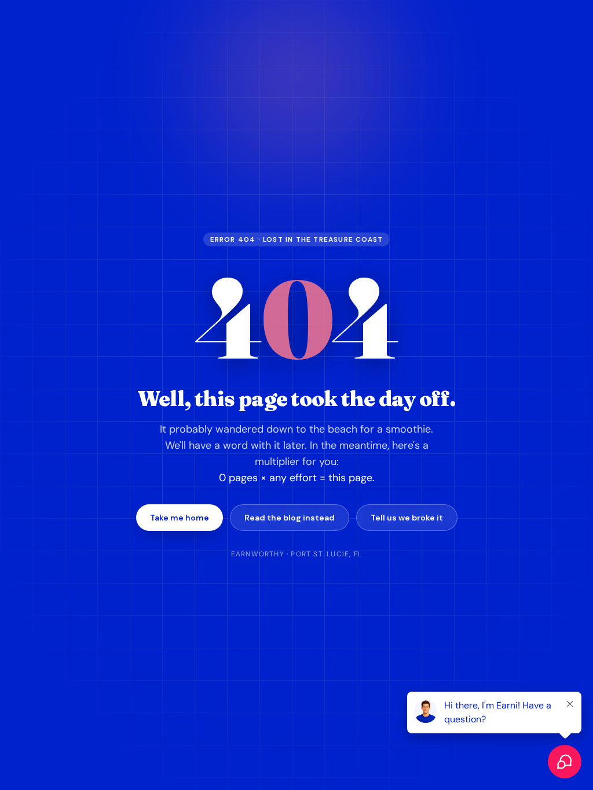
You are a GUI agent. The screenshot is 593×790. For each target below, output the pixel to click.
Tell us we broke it (407, 517)
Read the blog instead (289, 517)
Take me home (179, 517)
